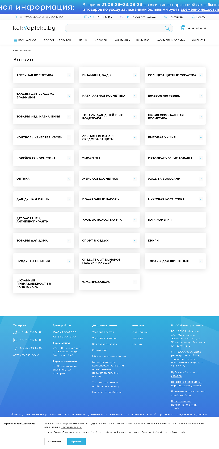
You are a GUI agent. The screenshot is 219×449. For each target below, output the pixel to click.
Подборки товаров (57, 40)
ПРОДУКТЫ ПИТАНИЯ (33, 261)
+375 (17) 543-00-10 (26, 355)
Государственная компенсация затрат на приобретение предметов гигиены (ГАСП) (108, 369)
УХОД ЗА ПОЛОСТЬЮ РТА (102, 219)
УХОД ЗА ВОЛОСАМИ (164, 178)
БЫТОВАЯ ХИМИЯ (162, 137)
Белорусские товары (164, 95)
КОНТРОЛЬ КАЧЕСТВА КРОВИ (40, 137)
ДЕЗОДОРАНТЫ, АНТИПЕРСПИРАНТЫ (33, 220)
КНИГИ (153, 240)
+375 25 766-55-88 (30, 347)
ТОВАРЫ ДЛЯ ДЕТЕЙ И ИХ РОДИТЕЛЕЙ (102, 117)
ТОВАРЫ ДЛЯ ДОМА (32, 240)
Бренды (137, 344)
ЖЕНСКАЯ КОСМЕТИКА (100, 178)
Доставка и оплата (170, 40)
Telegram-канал (143, 17)
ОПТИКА (23, 178)
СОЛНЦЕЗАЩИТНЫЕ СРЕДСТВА (172, 75)
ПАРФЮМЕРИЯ (160, 219)
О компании (140, 332)
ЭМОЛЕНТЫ (91, 158)
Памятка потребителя (107, 392)
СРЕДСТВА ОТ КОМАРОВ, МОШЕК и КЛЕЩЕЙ (101, 261)
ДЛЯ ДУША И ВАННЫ (33, 199)
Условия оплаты (103, 332)
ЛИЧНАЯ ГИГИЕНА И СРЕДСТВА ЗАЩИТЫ (98, 137)
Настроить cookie (71, 427)
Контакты (198, 40)
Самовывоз (99, 350)
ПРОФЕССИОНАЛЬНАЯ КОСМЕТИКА (166, 117)
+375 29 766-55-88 (30, 340)
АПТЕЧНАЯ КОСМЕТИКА (35, 75)
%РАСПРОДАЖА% (96, 282)
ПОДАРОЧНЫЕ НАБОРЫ (101, 199)
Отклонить (54, 441)
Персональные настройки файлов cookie (184, 405)
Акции (83, 40)
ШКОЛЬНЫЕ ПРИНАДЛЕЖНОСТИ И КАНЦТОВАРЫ (34, 284)
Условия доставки (104, 338)
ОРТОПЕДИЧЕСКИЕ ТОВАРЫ (170, 158)
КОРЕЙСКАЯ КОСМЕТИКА (36, 158)
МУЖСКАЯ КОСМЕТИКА (166, 199)
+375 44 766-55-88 (30, 332)
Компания (121, 40)
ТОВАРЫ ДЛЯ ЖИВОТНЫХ (168, 261)
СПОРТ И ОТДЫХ (95, 240)
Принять (76, 441)
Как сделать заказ (104, 344)
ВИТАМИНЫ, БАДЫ (96, 75)
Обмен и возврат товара (109, 356)
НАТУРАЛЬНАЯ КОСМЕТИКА (103, 95)
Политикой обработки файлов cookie (163, 432)
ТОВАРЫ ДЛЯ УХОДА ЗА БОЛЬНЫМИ (35, 96)
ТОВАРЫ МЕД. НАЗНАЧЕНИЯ (38, 116)
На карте (59, 373)
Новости (101, 40)
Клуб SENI (142, 40)
